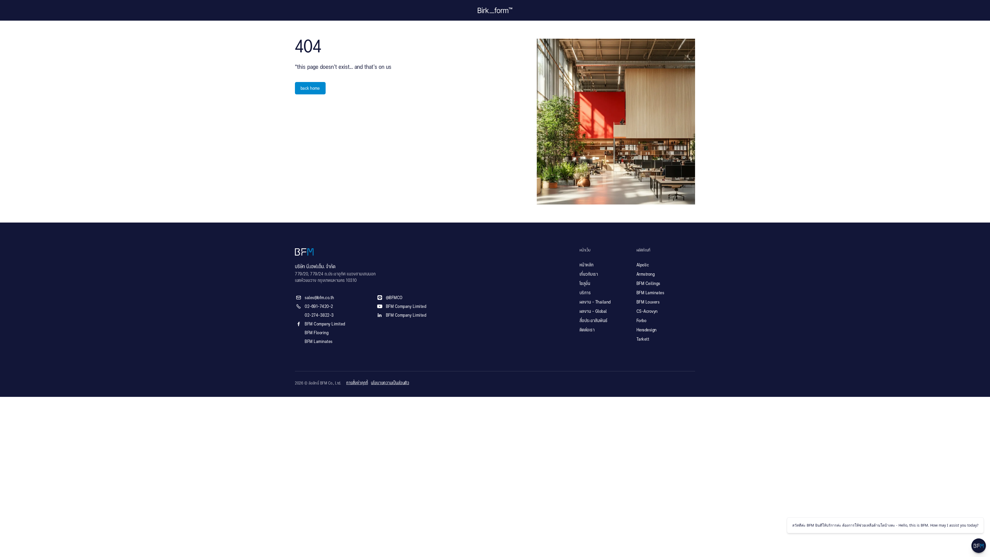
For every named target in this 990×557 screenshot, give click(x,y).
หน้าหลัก (587, 265)
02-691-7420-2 (319, 307)
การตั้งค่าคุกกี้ (357, 383)
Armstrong (646, 274)
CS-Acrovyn (647, 311)
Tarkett (643, 339)
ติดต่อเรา (587, 330)
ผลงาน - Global (593, 311)
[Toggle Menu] (978, 545)
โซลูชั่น (585, 284)
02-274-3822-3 (319, 315)
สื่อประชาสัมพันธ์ (593, 321)
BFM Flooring (316, 333)
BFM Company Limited (325, 324)
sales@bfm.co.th (319, 298)
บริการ (585, 293)
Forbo (642, 321)
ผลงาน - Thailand (595, 302)
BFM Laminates (319, 342)
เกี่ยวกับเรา (589, 274)
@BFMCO (394, 298)
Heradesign (647, 330)
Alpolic (643, 265)
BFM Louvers (648, 302)
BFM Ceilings (648, 284)
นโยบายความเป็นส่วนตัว (390, 383)
